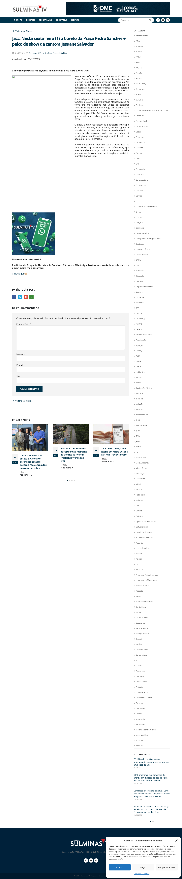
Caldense (140, 105)
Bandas (139, 78)
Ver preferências (166, 867)
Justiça (138, 446)
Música (41, 53)
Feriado (139, 329)
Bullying (139, 99)
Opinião (139, 516)
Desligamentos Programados (148, 238)
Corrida (139, 196)
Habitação (140, 372)
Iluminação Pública (144, 388)
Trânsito (139, 687)
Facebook (14, 297)
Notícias (18, 20)
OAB (137, 505)
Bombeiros (140, 89)
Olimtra (139, 510)
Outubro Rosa (142, 527)
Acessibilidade (142, 35)
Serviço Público (142, 633)
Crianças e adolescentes (146, 206)
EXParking (140, 318)
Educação (140, 276)
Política (139, 559)
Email (26, 297)
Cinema (139, 153)
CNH (137, 164)
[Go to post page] (30, 437)
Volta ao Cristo (142, 735)
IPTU (138, 430)
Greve (138, 366)
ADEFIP (139, 51)
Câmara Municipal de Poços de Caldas (152, 110)
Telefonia (140, 676)
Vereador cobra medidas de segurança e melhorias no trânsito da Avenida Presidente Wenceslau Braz (73, 454)
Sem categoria (142, 628)
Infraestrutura (142, 414)
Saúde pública (142, 617)
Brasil (138, 94)
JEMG (138, 441)
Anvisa (139, 67)
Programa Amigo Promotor (147, 575)
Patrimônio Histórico (144, 537)
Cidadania (140, 142)
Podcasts (30, 20)
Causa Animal (142, 126)
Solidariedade (142, 649)
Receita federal (142, 585)
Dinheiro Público (143, 249)
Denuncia (140, 228)
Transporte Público (144, 697)
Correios (139, 190)
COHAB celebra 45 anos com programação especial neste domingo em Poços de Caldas (151, 762)
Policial (139, 553)
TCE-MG (139, 665)
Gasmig (139, 350)
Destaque (33, 53)
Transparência (142, 692)
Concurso (140, 174)
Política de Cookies (141, 873)
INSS (138, 420)
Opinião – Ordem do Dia (146, 521)
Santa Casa (141, 607)
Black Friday (141, 83)
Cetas (138, 131)
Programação (45, 20)
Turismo (139, 703)
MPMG (138, 484)
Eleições (139, 281)
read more (25, 474)
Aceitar (119, 867)
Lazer (138, 452)
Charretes (140, 137)
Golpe (138, 361)
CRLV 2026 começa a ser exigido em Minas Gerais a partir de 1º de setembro (114, 451)
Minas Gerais (141, 468)
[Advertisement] (70, 187)
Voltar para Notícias (24, 31)
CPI (137, 201)
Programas (61, 20)
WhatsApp (31, 297)
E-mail (20, 365)
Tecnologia (140, 671)
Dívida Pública (142, 254)
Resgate (139, 591)
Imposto (139, 393)
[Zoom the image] (118, 3)
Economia (140, 270)
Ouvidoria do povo (144, 532)
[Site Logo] (30, 9)
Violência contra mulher (146, 729)
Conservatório (142, 180)
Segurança (140, 623)
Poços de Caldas (60, 53)
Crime (138, 212)
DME (138, 265)
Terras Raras (141, 681)
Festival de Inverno (144, 334)
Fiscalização (141, 340)
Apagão (139, 73)
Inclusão (139, 404)
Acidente (139, 46)
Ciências (139, 147)
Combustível (141, 169)
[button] (176, 840)
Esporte (139, 313)
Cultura (139, 217)
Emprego (139, 292)
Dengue (139, 222)
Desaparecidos (142, 233)
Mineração (140, 473)
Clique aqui (18, 273)
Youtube (91, 860)
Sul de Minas (141, 655)
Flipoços (139, 345)
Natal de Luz (141, 495)
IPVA (138, 436)
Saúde (138, 612)
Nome (20, 354)
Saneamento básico (144, 601)
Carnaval (140, 115)
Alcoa (138, 62)
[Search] (150, 20)
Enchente (140, 297)
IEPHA (138, 382)
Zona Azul (140, 740)
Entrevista (140, 302)
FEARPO (139, 324)
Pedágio (139, 543)
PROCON (139, 569)
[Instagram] (168, 20)
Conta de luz (141, 185)
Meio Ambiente (142, 462)
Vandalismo (141, 724)
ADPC (138, 57)
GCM (138, 356)
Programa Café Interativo (147, 580)
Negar (143, 867)
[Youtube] (163, 20)
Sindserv (139, 644)
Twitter (20, 297)
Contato (75, 20)
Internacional (141, 425)
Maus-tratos (141, 457)
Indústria (139, 409)
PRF (137, 564)
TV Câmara (140, 708)
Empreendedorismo (144, 286)
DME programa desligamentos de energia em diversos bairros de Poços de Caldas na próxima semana (151, 778)
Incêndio (139, 398)
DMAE (138, 260)
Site (18, 376)
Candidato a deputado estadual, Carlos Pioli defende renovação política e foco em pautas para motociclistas (33, 461)
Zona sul (139, 745)
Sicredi (139, 639)
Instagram (96, 860)
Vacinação (140, 719)
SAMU (138, 596)
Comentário (23, 324)
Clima (138, 158)
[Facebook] (158, 20)
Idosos (139, 377)
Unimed (139, 713)
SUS (137, 660)
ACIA (138, 41)
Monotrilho (140, 478)
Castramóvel (141, 121)
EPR (137, 308)
